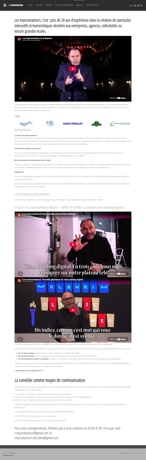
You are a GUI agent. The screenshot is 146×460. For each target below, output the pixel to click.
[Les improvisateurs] (13, 5)
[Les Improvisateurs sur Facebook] (130, 5)
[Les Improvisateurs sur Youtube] (132, 5)
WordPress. (139, 453)
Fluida (131, 453)
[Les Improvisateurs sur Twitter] (135, 5)
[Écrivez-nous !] (141, 5)
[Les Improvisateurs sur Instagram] (138, 5)
